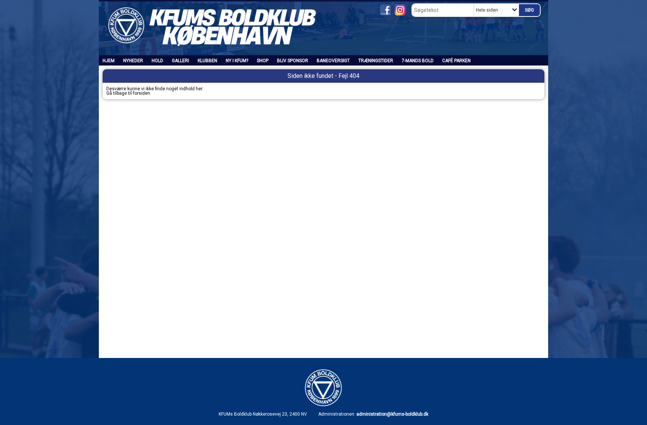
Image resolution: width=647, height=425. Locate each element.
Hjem (109, 60)
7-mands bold (418, 60)
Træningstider (375, 60)
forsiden (141, 93)
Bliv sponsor (292, 60)
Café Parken (456, 60)
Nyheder (133, 60)
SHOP (262, 60)
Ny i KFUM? (237, 60)
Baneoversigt (333, 60)
